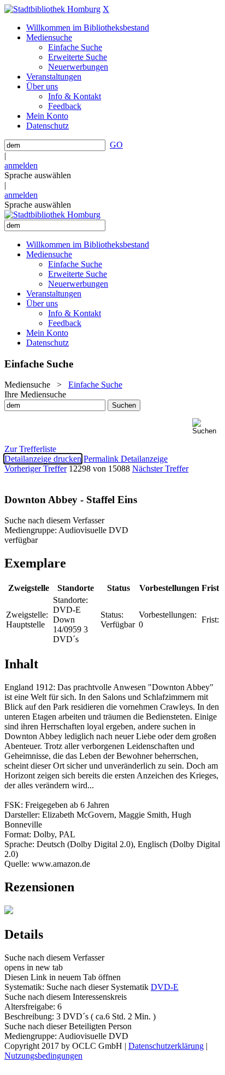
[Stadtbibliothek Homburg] (52, 9)
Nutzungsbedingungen (43, 1055)
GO (116, 144)
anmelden (21, 165)
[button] (206, 426)
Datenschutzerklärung (166, 1045)
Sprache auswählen (37, 175)
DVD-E (165, 987)
